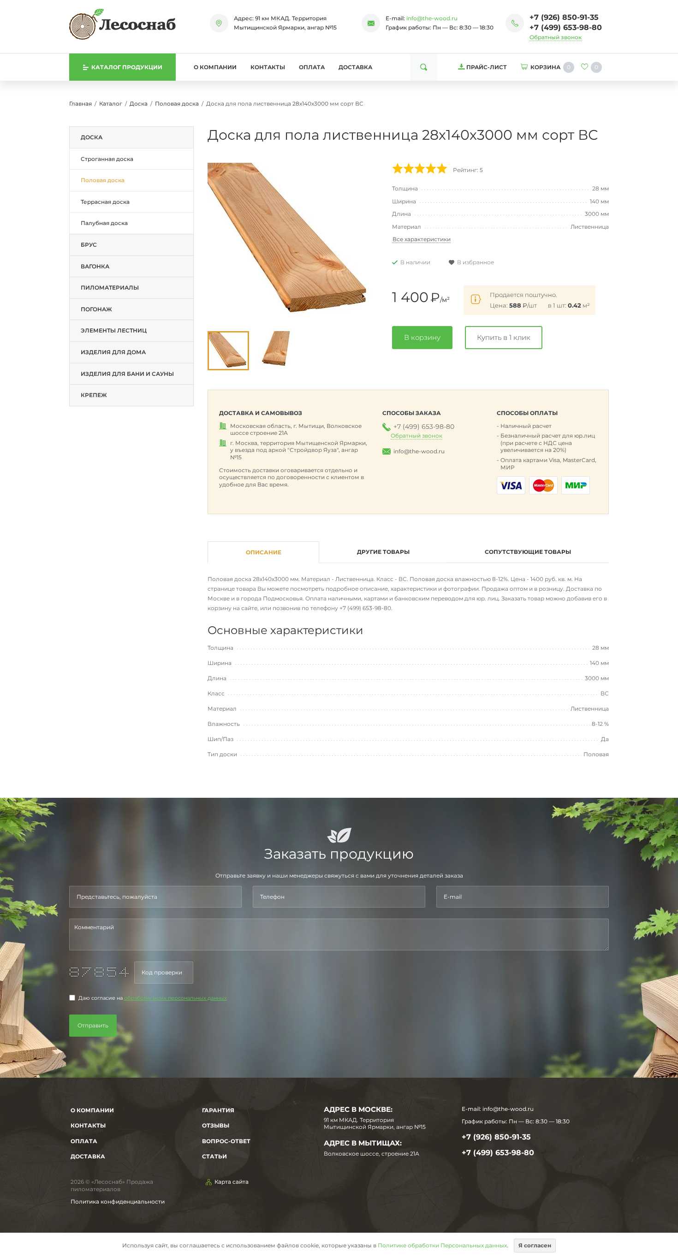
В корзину (422, 337)
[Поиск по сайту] (423, 67)
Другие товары (383, 551)
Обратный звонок (555, 37)
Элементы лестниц (114, 330)
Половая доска (177, 103)
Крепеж (94, 395)
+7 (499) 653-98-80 (565, 27)
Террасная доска (105, 201)
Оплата (312, 67)
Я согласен (534, 1245)
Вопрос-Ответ (226, 1141)
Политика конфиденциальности (118, 1201)
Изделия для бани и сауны (127, 373)
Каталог (110, 103)
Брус (89, 244)
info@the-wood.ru (432, 18)
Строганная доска (107, 158)
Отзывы (215, 1125)
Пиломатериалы (110, 287)
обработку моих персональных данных (175, 998)
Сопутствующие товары (528, 551)
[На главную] (122, 24)
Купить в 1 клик (503, 337)
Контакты (267, 67)
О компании (215, 67)
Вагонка (95, 266)
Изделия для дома (113, 352)
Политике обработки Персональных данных (442, 1245)
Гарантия (218, 1110)
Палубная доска (104, 223)
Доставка (355, 67)
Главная (80, 103)
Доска (139, 103)
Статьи (214, 1156)
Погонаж (96, 309)
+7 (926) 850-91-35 (564, 17)
